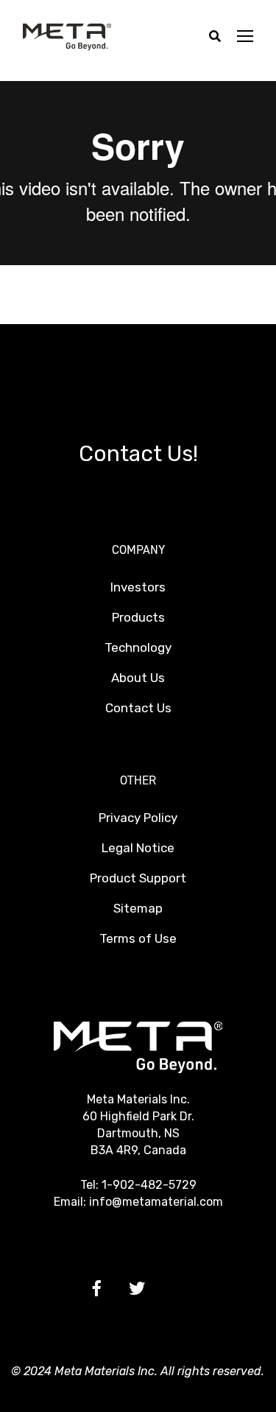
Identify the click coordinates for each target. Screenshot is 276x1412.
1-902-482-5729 (149, 1185)
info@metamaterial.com (156, 1202)
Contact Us (138, 707)
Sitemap (138, 908)
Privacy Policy (138, 817)
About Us (138, 677)
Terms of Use (138, 938)
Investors (138, 587)
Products (138, 617)
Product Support (138, 878)
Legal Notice (138, 847)
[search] (215, 37)
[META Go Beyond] (67, 36)
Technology (138, 647)
